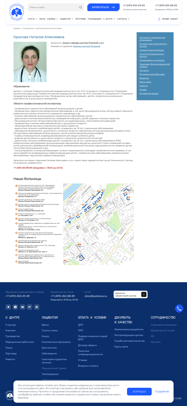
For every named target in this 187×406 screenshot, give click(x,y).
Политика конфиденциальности (90, 352)
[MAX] (36, 307)
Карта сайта (145, 82)
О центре (108, 19)
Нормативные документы (152, 60)
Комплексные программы (56, 341)
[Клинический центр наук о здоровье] (16, 12)
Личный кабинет (170, 19)
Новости (143, 86)
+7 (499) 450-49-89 (134, 5)
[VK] (22, 307)
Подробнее (162, 391)
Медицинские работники (152, 74)
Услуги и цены (50, 330)
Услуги (31, 19)
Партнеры (11, 353)
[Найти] (80, 7)
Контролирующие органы (128, 335)
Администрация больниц (151, 50)
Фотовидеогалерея (149, 93)
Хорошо (139, 391)
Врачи (42, 19)
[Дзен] (15, 307)
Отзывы (143, 89)
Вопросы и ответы (88, 365)
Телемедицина (94, 19)
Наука (8, 347)
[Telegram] (8, 307)
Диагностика (49, 347)
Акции (45, 336)
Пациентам (65, 19)
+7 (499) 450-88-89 (166, 5)
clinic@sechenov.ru (96, 296)
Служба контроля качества (129, 340)
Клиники (51, 19)
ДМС (80, 324)
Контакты (122, 19)
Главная (16, 28)
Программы (80, 19)
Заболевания (49, 353)
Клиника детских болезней (86, 46)
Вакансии (144, 78)
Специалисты (28, 28)
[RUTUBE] (29, 307)
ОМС (80, 330)
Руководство (12, 336)
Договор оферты (87, 345)
